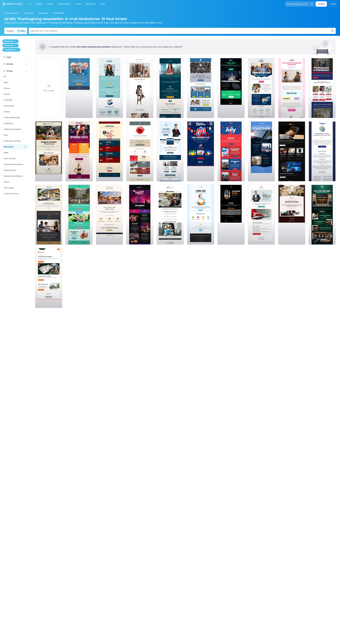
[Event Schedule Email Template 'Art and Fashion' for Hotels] (322, 215)
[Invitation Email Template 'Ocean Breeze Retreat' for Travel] (170, 215)
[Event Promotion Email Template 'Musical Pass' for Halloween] (139, 215)
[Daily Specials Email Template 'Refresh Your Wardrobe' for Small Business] (139, 88)
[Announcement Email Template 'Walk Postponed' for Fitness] (79, 88)
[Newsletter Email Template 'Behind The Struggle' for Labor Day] (200, 88)
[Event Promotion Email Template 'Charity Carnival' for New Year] (79, 215)
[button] (26, 57)
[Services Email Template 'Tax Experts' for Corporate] (261, 215)
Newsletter (28, 13)
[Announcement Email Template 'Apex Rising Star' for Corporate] (322, 151)
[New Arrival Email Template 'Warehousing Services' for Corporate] (322, 88)
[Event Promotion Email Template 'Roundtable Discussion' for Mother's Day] (291, 88)
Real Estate (43, 13)
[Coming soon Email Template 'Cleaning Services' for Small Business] (200, 215)
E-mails (21, 31)
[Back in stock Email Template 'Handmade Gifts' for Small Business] (48, 151)
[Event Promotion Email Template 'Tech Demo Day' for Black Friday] (231, 88)
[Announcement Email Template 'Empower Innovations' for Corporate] (109, 88)
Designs (10, 31)
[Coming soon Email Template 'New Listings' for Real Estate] (48, 215)
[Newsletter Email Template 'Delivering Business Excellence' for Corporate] (170, 151)
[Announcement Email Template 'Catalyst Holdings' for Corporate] (170, 88)
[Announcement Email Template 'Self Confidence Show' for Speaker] (231, 215)
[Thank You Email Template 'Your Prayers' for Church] (291, 215)
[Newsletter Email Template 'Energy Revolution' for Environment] (261, 151)
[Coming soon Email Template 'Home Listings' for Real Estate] (48, 278)
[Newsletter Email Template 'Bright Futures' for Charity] (261, 88)
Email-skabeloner (11, 13)
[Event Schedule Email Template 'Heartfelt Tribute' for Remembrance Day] (139, 151)
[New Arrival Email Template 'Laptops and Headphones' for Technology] (291, 151)
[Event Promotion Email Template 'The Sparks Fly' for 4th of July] (200, 151)
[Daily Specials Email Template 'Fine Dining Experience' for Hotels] (109, 215)
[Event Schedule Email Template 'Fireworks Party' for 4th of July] (231, 151)
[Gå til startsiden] (11, 4)
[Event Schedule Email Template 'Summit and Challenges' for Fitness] (79, 151)
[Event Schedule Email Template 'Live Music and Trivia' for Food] (109, 151)
